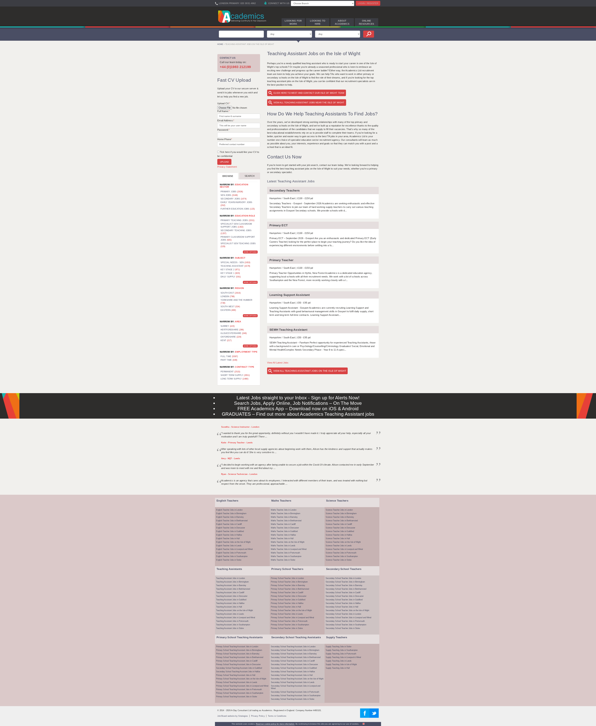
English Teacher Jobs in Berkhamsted (232, 520)
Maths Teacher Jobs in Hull (282, 538)
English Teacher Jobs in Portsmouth (231, 553)
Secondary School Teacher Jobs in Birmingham (345, 582)
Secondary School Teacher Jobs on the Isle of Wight (347, 610)
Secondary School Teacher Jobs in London (343, 578)
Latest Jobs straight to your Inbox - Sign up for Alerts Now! (298, 397)
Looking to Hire (317, 22)
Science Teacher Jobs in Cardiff (339, 524)
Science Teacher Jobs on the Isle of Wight (343, 542)
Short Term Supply (235, 375)
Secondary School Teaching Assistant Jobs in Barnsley (294, 654)
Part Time (229, 360)
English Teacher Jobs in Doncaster (230, 528)
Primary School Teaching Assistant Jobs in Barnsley (237, 654)
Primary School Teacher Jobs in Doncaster (288, 596)
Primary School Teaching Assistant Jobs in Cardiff (236, 661)
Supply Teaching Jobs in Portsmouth (341, 654)
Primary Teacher (281, 260)
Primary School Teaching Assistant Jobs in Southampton (239, 693)
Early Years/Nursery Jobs (236, 203)
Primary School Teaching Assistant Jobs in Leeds (236, 682)
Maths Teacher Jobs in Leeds (283, 545)
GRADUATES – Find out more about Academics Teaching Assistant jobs (298, 414)
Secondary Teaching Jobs (236, 232)
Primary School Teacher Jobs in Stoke (287, 628)
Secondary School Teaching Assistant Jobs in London (293, 646)
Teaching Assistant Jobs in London (230, 578)
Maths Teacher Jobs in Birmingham (285, 513)
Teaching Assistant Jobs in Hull (229, 607)
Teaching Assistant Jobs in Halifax (230, 603)
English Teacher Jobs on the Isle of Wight (233, 542)
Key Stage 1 (230, 273)
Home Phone (224, 139)
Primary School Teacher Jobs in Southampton (290, 624)
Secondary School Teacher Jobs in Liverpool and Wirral (348, 617)
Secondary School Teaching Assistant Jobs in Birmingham (295, 650)
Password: (223, 129)
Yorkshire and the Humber (236, 301)
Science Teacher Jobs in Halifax (339, 535)
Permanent (230, 371)
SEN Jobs (229, 195)
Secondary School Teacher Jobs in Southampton (346, 624)
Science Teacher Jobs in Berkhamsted (342, 520)
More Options (250, 252)
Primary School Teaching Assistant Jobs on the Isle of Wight (241, 679)
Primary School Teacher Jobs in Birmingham (289, 582)
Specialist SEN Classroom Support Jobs (236, 225)
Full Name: (223, 111)
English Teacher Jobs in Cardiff (229, 524)
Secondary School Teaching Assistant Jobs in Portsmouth (295, 692)
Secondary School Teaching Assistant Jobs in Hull (291, 675)
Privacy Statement (227, 166)
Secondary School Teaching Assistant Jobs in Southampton (296, 695)
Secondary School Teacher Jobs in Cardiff (343, 592)
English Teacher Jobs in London (229, 510)
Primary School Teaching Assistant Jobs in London (237, 646)
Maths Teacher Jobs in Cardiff (283, 524)
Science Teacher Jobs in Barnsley (340, 517)
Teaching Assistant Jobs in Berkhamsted (233, 589)
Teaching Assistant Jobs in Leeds (230, 614)
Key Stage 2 (230, 269)
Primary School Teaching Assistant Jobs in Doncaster (238, 664)
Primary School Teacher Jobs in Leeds (287, 614)
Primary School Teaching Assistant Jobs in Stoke (236, 696)
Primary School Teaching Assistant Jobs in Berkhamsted (239, 657)
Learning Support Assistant (289, 295)
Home (220, 44)
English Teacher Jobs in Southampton (232, 556)
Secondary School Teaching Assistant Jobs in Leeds (292, 682)
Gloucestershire (234, 333)
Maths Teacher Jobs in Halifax (283, 535)
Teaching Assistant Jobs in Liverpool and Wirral (235, 617)
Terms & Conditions (277, 716)
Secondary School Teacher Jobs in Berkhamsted (346, 589)
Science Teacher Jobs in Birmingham (341, 513)
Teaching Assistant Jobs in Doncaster (231, 596)
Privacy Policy (258, 716)
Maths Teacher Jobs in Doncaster (285, 528)
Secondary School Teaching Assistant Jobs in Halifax (238, 671)
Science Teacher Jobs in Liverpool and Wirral (344, 549)
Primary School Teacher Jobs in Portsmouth (289, 621)
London (228, 296)
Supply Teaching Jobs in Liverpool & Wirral (343, 657)
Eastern (228, 310)
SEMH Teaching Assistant (288, 329)
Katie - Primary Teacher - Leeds (237, 442)
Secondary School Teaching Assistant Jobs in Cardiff (293, 661)
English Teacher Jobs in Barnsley (230, 517)
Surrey (228, 326)
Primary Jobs (232, 191)
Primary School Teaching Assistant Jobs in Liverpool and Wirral (242, 686)
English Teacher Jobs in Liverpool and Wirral (234, 549)
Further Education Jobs (238, 209)
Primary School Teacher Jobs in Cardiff (287, 592)
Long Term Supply (234, 379)
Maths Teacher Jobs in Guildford (284, 531)
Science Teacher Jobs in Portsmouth (341, 553)
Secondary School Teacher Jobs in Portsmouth (345, 621)
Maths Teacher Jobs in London (283, 510)
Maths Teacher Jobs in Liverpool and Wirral (288, 549)
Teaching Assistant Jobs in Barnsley (231, 585)
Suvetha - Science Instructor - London (240, 427)
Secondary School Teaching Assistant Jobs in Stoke (292, 699)
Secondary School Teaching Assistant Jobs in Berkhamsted (296, 657)
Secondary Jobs (233, 199)
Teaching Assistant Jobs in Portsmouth (232, 621)
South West (230, 306)
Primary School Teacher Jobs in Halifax (287, 603)
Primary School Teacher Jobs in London (287, 578)
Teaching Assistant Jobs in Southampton (233, 624)
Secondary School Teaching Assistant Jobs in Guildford (239, 668)
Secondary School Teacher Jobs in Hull (342, 607)
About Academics (342, 22)
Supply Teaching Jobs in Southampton (342, 650)
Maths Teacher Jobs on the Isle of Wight (287, 542)
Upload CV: (223, 103)
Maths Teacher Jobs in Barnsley (284, 517)
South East (231, 293)
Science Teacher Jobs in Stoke (339, 560)
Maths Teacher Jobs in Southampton (286, 556)
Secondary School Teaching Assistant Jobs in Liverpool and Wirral (295, 687)
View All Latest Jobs (277, 362)
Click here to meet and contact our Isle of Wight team (308, 93)
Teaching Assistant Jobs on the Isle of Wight (234, 610)
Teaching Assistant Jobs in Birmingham (232, 582)
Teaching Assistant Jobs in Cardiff (230, 592)
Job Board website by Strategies (232, 716)
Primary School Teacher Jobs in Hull (286, 607)
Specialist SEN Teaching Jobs (238, 245)
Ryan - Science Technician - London (239, 474)
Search (250, 176)
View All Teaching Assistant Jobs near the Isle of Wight (308, 102)
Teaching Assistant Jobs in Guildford (231, 599)
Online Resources (366, 22)
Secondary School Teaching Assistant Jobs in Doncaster (294, 664)
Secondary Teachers (284, 190)
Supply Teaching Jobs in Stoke (338, 646)
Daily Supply (231, 277)
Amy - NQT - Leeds (230, 458)
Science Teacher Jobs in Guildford (340, 531)
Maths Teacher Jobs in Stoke (283, 560)
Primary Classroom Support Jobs (238, 238)
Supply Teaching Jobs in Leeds (339, 661)
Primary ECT (278, 225)
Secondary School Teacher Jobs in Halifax (343, 603)
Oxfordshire (231, 337)
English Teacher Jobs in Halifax (229, 535)
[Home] (242, 16)
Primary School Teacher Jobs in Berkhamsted (290, 589)
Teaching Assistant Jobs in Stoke (230, 628)
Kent (226, 340)
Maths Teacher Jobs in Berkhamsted (286, 520)
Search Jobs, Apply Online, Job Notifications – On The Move (298, 403)
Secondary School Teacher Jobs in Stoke (343, 628)
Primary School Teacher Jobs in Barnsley (288, 585)
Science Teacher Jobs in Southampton (342, 556)
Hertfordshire (232, 330)
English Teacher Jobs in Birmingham (231, 513)
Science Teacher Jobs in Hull (338, 538)
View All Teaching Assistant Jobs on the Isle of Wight (309, 371)
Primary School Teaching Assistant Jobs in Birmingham (239, 650)
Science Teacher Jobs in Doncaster (340, 528)
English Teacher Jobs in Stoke (228, 560)
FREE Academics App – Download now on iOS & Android (298, 408)
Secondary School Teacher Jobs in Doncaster (344, 596)
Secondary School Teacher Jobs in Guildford (344, 599)
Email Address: (225, 120)
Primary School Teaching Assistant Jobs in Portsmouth (239, 689)
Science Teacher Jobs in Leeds (339, 545)
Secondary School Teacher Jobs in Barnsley (344, 585)
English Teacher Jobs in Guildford (230, 531)
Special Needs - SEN (235, 262)
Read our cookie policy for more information (275, 724)
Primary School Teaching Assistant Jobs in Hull (235, 675)
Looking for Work (293, 22)
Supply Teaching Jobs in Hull (338, 668)
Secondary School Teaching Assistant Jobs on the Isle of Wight (297, 679)
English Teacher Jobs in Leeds (229, 545)
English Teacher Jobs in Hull (227, 538)
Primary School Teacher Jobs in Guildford (288, 599)
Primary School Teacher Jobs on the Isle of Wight (291, 610)
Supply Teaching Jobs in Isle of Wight (341, 664)
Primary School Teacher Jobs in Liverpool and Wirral (292, 617)
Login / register (368, 3)
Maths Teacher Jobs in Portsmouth (285, 553)
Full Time (229, 356)
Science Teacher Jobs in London (339, 510)
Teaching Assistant (235, 266)
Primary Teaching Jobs (237, 220)
